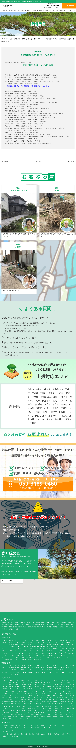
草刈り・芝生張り (31, 10)
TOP (4, 734)
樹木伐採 (23, 10)
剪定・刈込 (17, 10)
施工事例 (10, 10)
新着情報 (5, 10)
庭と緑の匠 (36, 746)
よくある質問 (71, 10)
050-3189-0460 (52, 5)
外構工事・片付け (53, 10)
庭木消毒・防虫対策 (42, 10)
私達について (63, 10)
